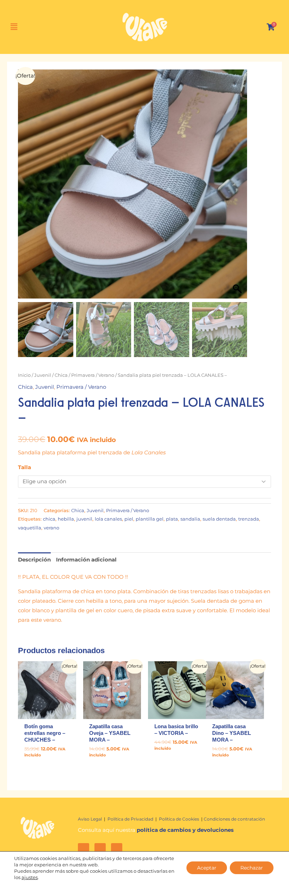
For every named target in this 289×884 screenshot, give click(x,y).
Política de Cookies (179, 819)
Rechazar (251, 868)
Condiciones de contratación (234, 819)
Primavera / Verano (92, 375)
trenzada (248, 519)
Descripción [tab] (34, 560)
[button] (18, 27)
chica (49, 519)
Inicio (24, 375)
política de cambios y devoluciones (185, 830)
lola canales (108, 519)
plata (172, 519)
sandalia (190, 519)
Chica (61, 375)
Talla (24, 467)
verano (51, 527)
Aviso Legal (90, 819)
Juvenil (42, 375)
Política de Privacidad (130, 819)
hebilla (66, 519)
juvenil (84, 519)
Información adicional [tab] (86, 560)
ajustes (29, 877)
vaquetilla (29, 527)
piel (128, 519)
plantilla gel (150, 519)
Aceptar (206, 868)
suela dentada (219, 519)
